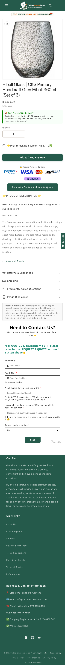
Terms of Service (14, 567)
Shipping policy (49, 658)
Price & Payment (14, 531)
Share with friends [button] (15, 261)
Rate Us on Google (15, 560)
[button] (6, 5)
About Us (11, 524)
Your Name (10, 360)
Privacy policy (18, 658)
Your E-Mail (11, 373)
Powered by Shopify (39, 653)
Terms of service (33, 658)
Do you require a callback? (17, 425)
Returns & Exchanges (16, 545)
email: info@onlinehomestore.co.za (28, 599)
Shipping (10, 538)
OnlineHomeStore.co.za (20, 653)
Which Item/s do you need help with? (23, 388)
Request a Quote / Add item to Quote (32, 187)
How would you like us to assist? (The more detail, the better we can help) (30, 406)
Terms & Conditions (16, 552)
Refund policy (13, 574)
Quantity (6, 127)
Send (32, 439)
